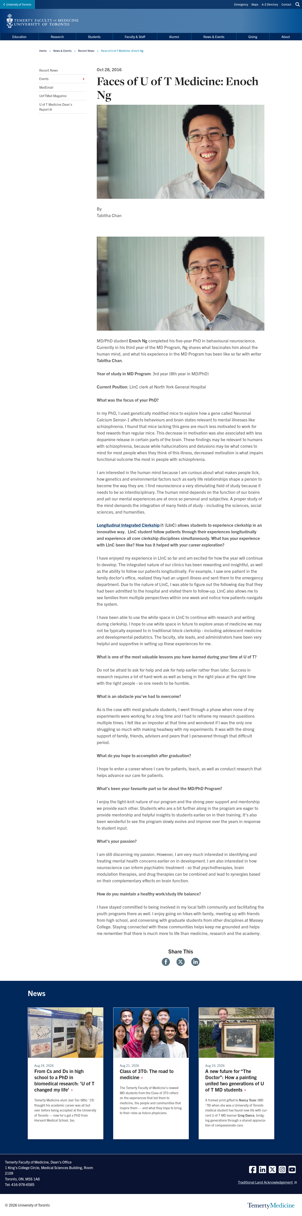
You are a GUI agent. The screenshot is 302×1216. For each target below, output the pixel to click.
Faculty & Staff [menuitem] (135, 37)
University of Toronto (18, 4)
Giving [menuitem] (252, 37)
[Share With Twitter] (180, 962)
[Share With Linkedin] (193, 962)
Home (43, 50)
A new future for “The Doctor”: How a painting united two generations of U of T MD (234, 1080)
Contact (286, 4)
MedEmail (46, 87)
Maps (254, 4)
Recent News (48, 70)
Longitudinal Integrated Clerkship (128, 525)
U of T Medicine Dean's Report (55, 106)
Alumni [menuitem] (174, 37)
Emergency (241, 4)
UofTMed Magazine (53, 96)
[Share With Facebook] (167, 962)
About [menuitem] (285, 37)
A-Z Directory (270, 4)
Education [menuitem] (19, 37)
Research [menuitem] (57, 37)
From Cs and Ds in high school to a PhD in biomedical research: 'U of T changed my (64, 1080)
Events (43, 79)
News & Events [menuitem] (213, 37)
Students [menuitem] (94, 37)
